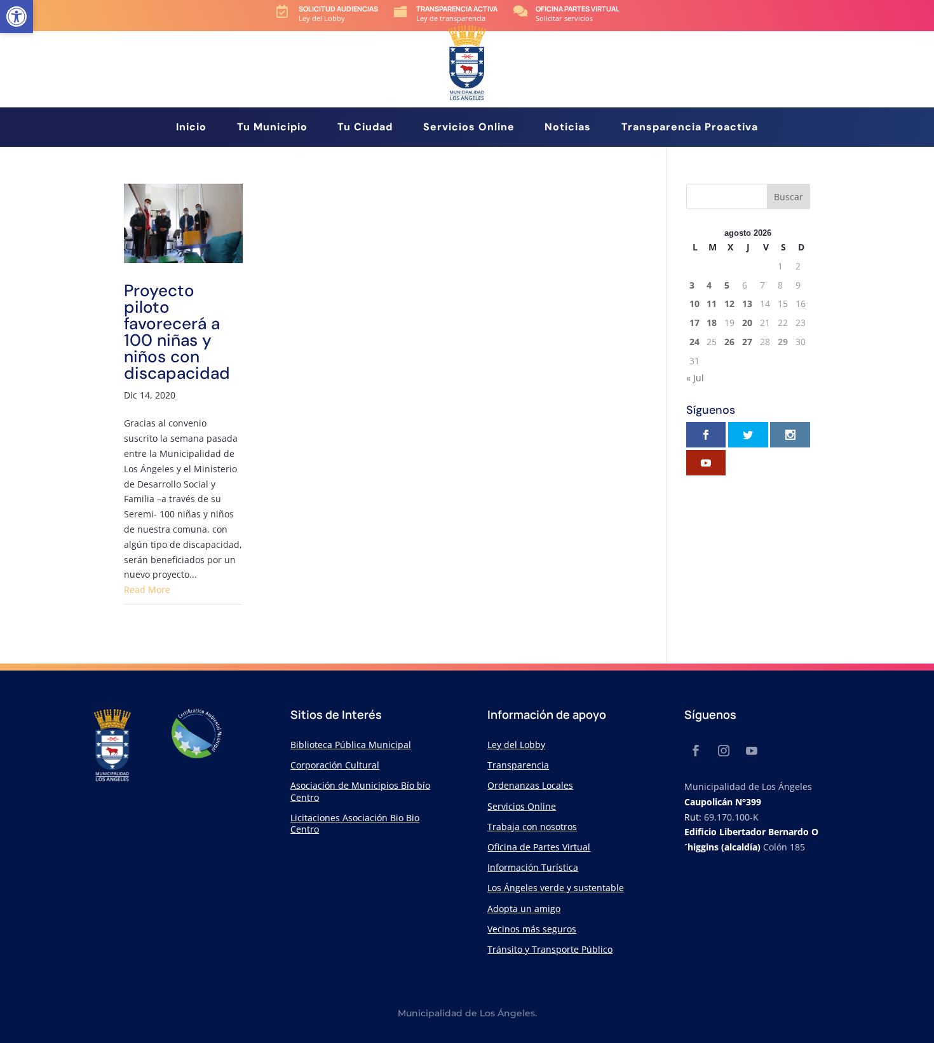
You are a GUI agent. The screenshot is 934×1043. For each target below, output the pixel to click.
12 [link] (729, 303)
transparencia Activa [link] (456, 8)
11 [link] (712, 303)
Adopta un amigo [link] (523, 909)
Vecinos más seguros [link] (531, 929)
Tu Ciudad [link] (365, 128)
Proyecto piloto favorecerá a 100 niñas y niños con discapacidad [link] (177, 332)
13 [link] (747, 303)
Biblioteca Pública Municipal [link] (350, 745)
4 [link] (709, 285)
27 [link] (747, 342)
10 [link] (694, 303)
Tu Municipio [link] (272, 128)
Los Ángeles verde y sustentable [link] (555, 888)
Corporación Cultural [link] (334, 765)
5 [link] (726, 285)
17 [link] (694, 323)
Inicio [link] (191, 128)
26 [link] (729, 342)
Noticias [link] (568, 128)
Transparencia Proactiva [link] (689, 128)
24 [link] (694, 342)
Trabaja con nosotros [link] (532, 827)
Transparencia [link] (518, 765)
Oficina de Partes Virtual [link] (538, 847)
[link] (16, 16)
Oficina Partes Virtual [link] (577, 8)
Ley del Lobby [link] (516, 745)
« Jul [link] (695, 378)
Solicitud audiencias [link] (338, 8)
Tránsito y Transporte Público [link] (550, 949)
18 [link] (712, 323)
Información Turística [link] (532, 867)
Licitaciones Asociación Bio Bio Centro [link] (354, 823)
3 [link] (691, 285)
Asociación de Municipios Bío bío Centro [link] (360, 791)
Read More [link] (147, 589)
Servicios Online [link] (469, 128)
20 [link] (747, 323)
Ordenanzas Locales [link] (530, 785)
